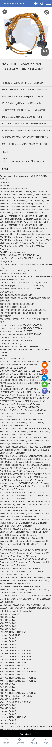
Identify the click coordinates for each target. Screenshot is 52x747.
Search (47, 10)
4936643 (6, 568)
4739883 (6, 550)
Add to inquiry (26, 733)
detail (5, 168)
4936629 (6, 604)
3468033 (6, 474)
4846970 (6, 528)
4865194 (6, 559)
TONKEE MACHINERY (14, 3)
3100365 (5, 389)
